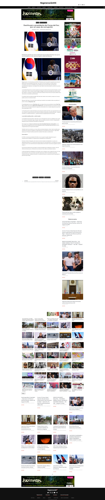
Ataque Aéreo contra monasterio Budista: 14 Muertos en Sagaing (28, 329)
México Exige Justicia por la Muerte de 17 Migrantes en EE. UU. (52, 359)
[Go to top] (103, 498)
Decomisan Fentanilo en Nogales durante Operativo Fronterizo (64, 370)
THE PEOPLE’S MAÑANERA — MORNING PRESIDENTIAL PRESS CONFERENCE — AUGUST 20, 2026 (65, 349)
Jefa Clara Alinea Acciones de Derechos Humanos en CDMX (27, 380)
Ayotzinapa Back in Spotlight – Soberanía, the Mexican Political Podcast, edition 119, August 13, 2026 (72, 223)
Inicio (29, 7)
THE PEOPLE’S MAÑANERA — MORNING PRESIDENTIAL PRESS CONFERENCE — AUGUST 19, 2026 (65, 359)
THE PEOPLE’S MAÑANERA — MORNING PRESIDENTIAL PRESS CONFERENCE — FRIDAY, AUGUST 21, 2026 (40, 339)
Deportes (61, 7)
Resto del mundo (43, 22)
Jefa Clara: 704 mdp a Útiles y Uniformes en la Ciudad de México (77, 380)
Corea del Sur (35, 177)
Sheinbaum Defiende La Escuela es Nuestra (53, 349)
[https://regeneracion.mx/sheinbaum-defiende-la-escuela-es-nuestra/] (52, 346)
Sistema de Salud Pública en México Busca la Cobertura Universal (27, 390)
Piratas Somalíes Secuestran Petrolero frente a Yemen (52, 339)
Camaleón (49, 7)
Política (39, 7)
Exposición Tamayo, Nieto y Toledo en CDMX (65, 339)
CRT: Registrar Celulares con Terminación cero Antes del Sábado (77, 390)
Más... (23, 393)
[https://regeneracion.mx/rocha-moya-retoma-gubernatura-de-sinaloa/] (52, 326)
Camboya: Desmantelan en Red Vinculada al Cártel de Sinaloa (40, 329)
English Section (68, 7)
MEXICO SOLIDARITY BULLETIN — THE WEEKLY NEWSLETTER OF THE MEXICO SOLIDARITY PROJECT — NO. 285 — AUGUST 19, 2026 (52, 319)
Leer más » (63, 126)
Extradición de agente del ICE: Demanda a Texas (77, 370)
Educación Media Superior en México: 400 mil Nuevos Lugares (40, 390)
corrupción (41, 177)
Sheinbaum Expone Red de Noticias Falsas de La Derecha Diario (40, 359)
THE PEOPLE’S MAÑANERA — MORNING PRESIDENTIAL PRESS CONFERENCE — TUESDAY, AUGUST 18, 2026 (52, 380)
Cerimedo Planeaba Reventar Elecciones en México (65, 319)
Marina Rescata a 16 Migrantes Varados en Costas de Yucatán (27, 349)
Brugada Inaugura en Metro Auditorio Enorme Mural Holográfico (39, 349)
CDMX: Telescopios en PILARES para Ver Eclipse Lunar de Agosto (77, 329)
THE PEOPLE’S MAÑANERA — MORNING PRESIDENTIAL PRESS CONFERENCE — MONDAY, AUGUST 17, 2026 (52, 390)
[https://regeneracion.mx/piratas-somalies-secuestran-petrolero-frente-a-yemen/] (52, 336)
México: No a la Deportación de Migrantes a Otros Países (65, 329)
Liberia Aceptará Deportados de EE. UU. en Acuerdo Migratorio (77, 359)
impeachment (47, 177)
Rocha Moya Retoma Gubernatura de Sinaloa (51, 329)
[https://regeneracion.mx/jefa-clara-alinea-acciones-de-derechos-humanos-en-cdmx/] (27, 376)
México (33, 7)
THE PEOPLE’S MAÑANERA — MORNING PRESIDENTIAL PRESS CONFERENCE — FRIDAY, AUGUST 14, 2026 (65, 390)
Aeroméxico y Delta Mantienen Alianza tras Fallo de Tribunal (77, 339)
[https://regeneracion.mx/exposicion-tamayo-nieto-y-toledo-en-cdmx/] (65, 336)
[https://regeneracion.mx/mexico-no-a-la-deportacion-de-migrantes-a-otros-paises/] (65, 326)
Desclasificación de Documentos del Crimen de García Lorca (40, 370)
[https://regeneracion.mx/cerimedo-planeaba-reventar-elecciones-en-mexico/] (65, 316)
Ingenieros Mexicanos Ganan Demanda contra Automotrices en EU (77, 319)
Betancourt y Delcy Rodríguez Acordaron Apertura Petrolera (52, 370)
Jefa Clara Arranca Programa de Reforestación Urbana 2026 (28, 359)
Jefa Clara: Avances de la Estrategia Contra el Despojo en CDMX (65, 380)
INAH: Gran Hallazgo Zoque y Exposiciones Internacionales (27, 339)
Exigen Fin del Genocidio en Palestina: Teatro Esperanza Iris (77, 349)
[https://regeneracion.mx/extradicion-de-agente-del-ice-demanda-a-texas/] (77, 366)
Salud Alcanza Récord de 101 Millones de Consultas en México (40, 380)
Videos (75, 7)
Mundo (44, 7)
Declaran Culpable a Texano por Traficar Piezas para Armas (28, 370)
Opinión (55, 7)
